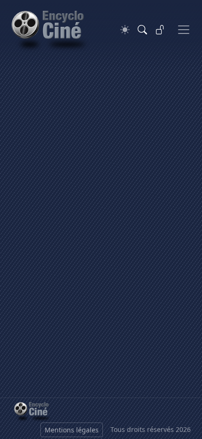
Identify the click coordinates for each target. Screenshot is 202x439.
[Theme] (125, 30)
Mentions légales (72, 429)
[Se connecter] (160, 29)
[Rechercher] (142, 29)
